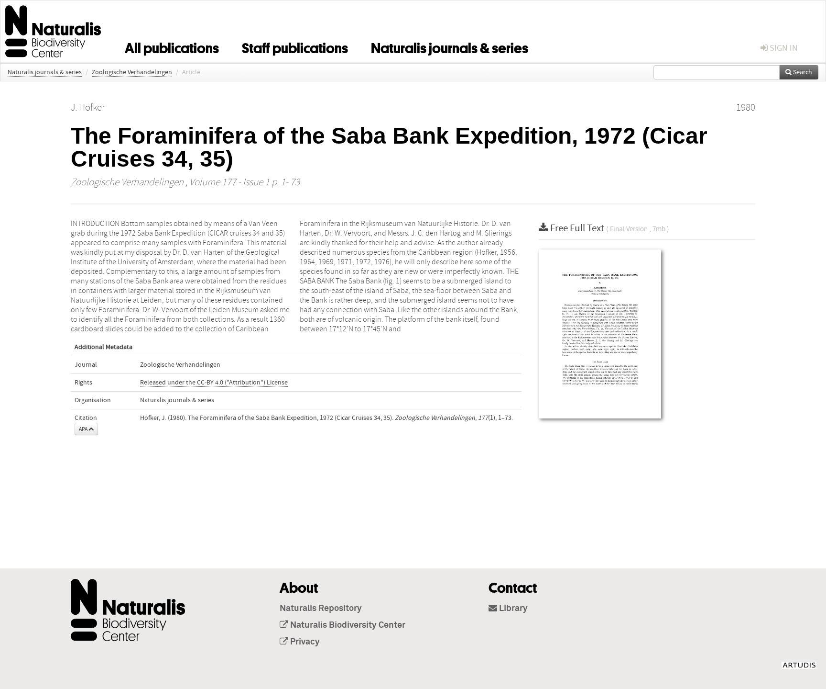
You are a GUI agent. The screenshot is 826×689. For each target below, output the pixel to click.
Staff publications (295, 46)
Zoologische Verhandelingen (132, 72)
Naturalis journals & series (449, 46)
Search (802, 72)
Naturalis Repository (321, 608)
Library (512, 608)
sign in (783, 48)
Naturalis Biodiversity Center (346, 625)
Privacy (304, 642)
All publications (172, 46)
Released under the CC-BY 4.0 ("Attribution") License (214, 382)
